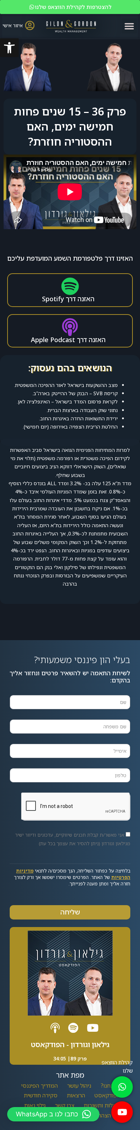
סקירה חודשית (40, 1095)
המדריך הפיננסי (39, 1085)
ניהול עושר (79, 1085)
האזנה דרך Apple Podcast (68, 339)
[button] (9, 47)
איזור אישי (13, 25)
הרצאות (76, 1095)
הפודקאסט (107, 1095)
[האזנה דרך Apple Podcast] (70, 327)
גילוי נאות (35, 1105)
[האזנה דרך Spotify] (70, 286)
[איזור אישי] (29, 25)
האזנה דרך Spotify (68, 298)
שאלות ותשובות (102, 1105)
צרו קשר (64, 1105)
